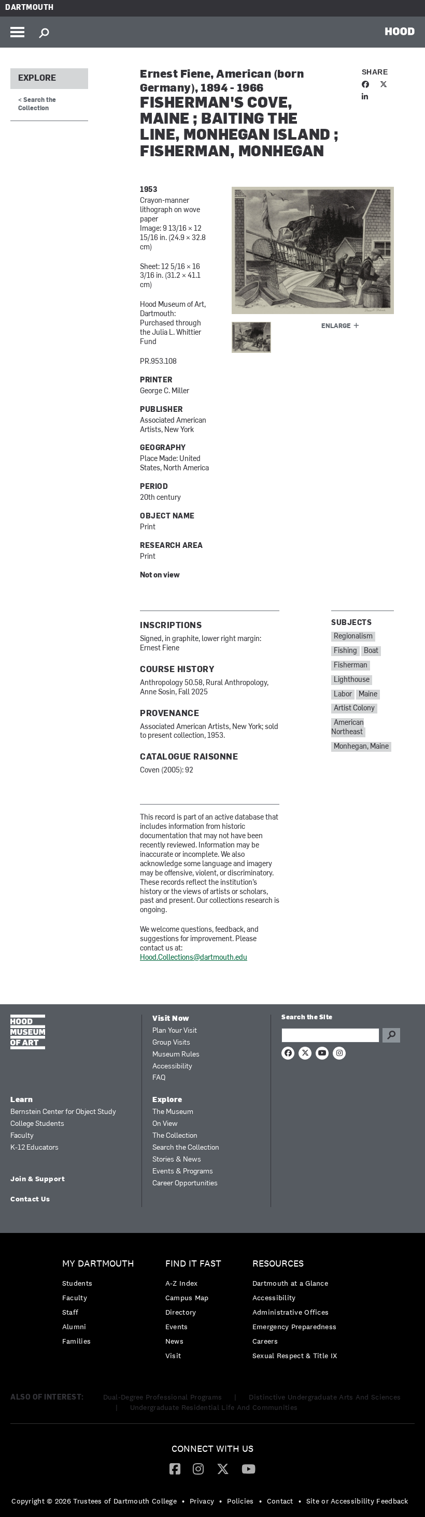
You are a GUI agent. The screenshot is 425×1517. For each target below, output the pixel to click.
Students (77, 1283)
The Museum (172, 1112)
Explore (37, 79)
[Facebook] (174, 1468)
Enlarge (336, 326)
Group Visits (171, 1043)
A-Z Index (181, 1283)
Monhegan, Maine (361, 747)
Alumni (74, 1326)
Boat (371, 651)
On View (165, 1124)
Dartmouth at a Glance (290, 1283)
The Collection (174, 1136)
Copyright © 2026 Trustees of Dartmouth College (94, 1501)
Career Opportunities (185, 1183)
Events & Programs (182, 1172)
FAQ (158, 1078)
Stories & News (176, 1160)
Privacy (202, 1501)
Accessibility (172, 1066)
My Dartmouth (98, 1264)
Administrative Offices (290, 1312)
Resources (278, 1264)
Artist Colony (354, 708)
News (174, 1341)
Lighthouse (352, 680)
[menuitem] (100, 1305)
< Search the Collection (37, 104)
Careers (265, 1341)
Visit (173, 1355)
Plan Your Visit (174, 1031)
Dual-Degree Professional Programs (162, 1397)
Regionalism (353, 637)
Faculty (22, 1136)
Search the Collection (185, 1148)
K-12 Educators (34, 1148)
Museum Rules (176, 1055)
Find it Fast (193, 1264)
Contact (280, 1501)
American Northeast (347, 727)
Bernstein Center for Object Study (63, 1112)
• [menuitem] (183, 1501)
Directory (180, 1312)
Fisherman (350, 666)
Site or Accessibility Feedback (357, 1501)
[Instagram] (198, 1468)
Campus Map (187, 1297)
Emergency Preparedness (294, 1326)
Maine (368, 694)
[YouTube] (249, 1468)
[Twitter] (223, 1468)
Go (391, 1035)
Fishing (345, 651)
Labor (343, 694)
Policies (240, 1501)
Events (176, 1326)
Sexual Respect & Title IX (294, 1355)
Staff (70, 1312)
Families (76, 1341)
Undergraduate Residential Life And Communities (214, 1407)
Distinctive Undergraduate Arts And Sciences (325, 1397)
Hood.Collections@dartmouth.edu (193, 958)
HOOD (400, 31)
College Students (37, 1124)
